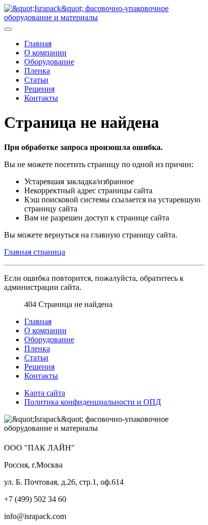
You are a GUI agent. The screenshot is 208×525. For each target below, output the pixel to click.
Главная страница (34, 252)
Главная (37, 43)
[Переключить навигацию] (8, 29)
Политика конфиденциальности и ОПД (92, 402)
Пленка (37, 70)
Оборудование (49, 61)
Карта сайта (44, 393)
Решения (39, 89)
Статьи (36, 80)
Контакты (41, 98)
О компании (45, 52)
